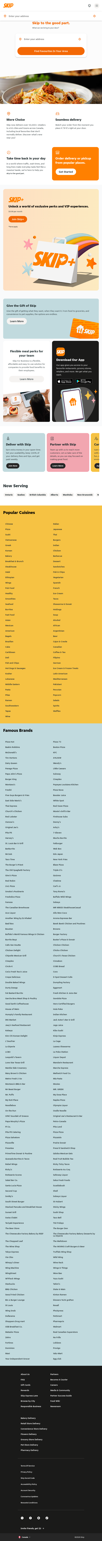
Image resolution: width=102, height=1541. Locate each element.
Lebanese (9, 679)
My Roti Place (11, 1100)
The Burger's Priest (14, 864)
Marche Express (60, 1067)
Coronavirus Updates (29, 1496)
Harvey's (9, 838)
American (9, 630)
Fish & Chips (59, 572)
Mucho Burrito (60, 838)
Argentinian (58, 630)
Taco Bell (57, 1217)
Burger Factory (60, 934)
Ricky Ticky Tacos (61, 1164)
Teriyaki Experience (14, 1223)
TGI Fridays (58, 1223)
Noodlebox (10, 1105)
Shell (55, 1190)
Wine (7, 716)
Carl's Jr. (57, 886)
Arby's (56, 827)
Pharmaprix (58, 1321)
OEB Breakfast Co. (13, 1326)
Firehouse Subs (60, 816)
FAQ (23, 1379)
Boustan (9, 928)
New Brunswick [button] (85, 494)
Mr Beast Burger (13, 1089)
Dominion (9, 1348)
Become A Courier (59, 1379)
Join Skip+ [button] (18, 219)
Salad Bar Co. (11, 1180)
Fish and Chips (12, 662)
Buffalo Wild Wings (62, 896)
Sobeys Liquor (60, 1196)
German (57, 662)
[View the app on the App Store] (64, 381)
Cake (7, 646)
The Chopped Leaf (14, 1241)
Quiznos (57, 875)
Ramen (8, 700)
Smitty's (9, 1196)
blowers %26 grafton (63, 1300)
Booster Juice (59, 795)
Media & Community (60, 1390)
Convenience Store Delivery (34, 1428)
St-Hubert (58, 1201)
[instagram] (39, 1520)
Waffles (56, 711)
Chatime (57, 880)
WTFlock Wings (12, 1278)
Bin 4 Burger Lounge (15, 1300)
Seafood (9, 604)
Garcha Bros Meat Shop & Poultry (21, 998)
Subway (57, 773)
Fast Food (9, 614)
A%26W (57, 757)
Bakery (8, 556)
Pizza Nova (58, 789)
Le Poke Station (60, 1051)
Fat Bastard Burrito (14, 993)
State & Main (59, 1289)
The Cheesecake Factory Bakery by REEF (24, 1233)
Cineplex (57, 779)
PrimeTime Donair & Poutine (18, 1153)
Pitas (7, 695)
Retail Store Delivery (30, 1423)
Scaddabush (59, 1185)
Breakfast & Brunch (14, 561)
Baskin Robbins (12, 747)
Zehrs (8, 1337)
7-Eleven (57, 832)
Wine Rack (58, 1262)
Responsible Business (31, 1406)
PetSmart (57, 1316)
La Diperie (10, 1046)
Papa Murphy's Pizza (15, 1121)
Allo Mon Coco (60, 912)
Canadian (57, 646)
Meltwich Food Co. (62, 1073)
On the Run (10, 1110)
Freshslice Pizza (12, 896)
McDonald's (10, 752)
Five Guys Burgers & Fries (17, 795)
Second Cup (11, 1190)
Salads (56, 700)
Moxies (56, 1084)
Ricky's (8, 1169)
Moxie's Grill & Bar (61, 811)
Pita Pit (8, 832)
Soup (55, 614)
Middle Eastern (12, 684)
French (56, 588)
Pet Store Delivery (29, 1444)
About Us (25, 1374)
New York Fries (60, 859)
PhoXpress (58, 1310)
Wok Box (57, 848)
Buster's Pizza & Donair (64, 939)
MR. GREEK (58, 1089)
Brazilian (9, 641)
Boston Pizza (59, 747)
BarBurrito (10, 848)
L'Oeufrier (10, 1041)
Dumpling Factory (61, 982)
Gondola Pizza (60, 998)
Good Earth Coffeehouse (17, 1003)
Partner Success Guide (61, 1395)
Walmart (57, 1326)
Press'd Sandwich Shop (64, 1148)
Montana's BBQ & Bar (15, 1084)
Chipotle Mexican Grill (15, 955)
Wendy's (57, 763)
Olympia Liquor (60, 1105)
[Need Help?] (89, 5)
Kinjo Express (59, 1035)
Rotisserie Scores (13, 1174)
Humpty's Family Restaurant (18, 1014)
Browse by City (28, 1401)
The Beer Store (12, 1228)
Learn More (26, 379)
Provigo (56, 1348)
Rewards (25, 1390)
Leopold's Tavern (13, 1057)
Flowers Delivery (29, 1434)
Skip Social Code (28, 1478)
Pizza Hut (9, 741)
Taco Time (10, 859)
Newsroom (55, 1406)
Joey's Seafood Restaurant (18, 1025)
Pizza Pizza (58, 1132)
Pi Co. (8, 1126)
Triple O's (57, 870)
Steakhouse (10, 566)
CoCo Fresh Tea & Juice (16, 971)
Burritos (9, 609)
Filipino (56, 657)
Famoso (9, 902)
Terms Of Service (28, 1466)
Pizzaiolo (57, 1137)
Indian (56, 545)
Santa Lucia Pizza (13, 1185)
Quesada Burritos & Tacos (17, 1158)
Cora (55, 971)
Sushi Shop (58, 1212)
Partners (54, 1374)
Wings (8, 582)
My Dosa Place (60, 1094)
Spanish (57, 582)
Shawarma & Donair (62, 604)
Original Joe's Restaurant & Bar (67, 1116)
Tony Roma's (59, 891)
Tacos (55, 598)
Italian (56, 523)
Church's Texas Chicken (64, 955)
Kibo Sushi (58, 1030)
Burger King (10, 779)
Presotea (9, 1148)
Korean (8, 550)
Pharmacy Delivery (29, 1450)
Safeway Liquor (60, 1174)
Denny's (57, 822)
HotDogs (57, 609)
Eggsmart (57, 987)
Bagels (8, 636)
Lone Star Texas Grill (14, 1062)
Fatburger (58, 843)
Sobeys (56, 902)
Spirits (56, 705)
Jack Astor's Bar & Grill (64, 1019)
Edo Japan (58, 854)
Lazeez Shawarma (61, 1046)
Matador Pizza (12, 1332)
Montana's (10, 784)
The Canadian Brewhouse (17, 907)
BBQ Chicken (11, 1289)
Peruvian (57, 689)
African (56, 625)
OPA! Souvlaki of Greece (17, 1116)
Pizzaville (9, 1142)
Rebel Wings (11, 1164)
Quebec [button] (21, 494)
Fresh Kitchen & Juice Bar (65, 993)
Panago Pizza (11, 768)
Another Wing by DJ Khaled (18, 918)
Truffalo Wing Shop (62, 1251)
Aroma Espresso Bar (62, 918)
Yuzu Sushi (58, 1278)
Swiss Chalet (11, 1217)
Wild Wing (58, 1257)
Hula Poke (58, 1009)
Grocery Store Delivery (31, 1439)
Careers (54, 1385)
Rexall (56, 1305)
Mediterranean (60, 679)
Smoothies (10, 598)
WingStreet (10, 1273)
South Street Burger (14, 1201)
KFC (55, 752)
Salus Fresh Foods (61, 1180)
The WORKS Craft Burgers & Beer (69, 1246)
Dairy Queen (11, 763)
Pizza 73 (57, 741)
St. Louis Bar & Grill (14, 843)
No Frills (57, 1337)
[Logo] (9, 5)
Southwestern (12, 705)
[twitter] (23, 1520)
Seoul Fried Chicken (14, 1294)
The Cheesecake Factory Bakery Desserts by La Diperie (74, 1234)
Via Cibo (9, 1257)
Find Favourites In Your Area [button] (51, 51)
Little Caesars (59, 768)
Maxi (7, 1353)
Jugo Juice (58, 1025)
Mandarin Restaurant (63, 1062)
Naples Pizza (59, 1100)
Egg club (57, 1358)
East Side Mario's (13, 800)
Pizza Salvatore (12, 1137)
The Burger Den (60, 1228)
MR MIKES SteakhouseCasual (67, 907)
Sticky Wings (59, 1207)
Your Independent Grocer (17, 1358)
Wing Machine (12, 1267)
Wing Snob (10, 1310)
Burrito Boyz (11, 939)
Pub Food (9, 588)
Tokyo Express (12, 1251)
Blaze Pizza (58, 864)
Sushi (7, 534)
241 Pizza (10, 886)
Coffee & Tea (59, 652)
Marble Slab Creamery (16, 1067)
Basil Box (9, 923)
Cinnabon (57, 961)
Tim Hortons (11, 757)
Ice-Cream (58, 593)
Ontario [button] (9, 494)
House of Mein (12, 1009)
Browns (56, 928)
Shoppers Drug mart (15, 1321)
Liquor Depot (59, 1057)
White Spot (58, 800)
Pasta (7, 689)
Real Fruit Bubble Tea (63, 1158)
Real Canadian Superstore (65, 1332)
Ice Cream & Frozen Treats (65, 668)
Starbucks (10, 1283)
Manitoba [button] (68, 494)
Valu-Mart (57, 1353)
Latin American (60, 673)
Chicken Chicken (61, 945)
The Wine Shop (12, 1246)
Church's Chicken (13, 811)
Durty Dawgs (11, 987)
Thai (55, 534)
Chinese (9, 523)
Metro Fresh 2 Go (13, 1078)
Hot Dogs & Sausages (15, 668)
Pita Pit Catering (13, 1132)
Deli (7, 657)
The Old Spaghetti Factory (17, 870)
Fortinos (9, 1342)
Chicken (57, 550)
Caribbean (10, 652)
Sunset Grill (10, 1212)
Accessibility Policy (29, 1484)
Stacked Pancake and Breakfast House (23, 1207)
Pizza (7, 529)
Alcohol (56, 620)
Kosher (8, 673)
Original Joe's (11, 827)
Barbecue (57, 556)
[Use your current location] (94, 16)
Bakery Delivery (28, 1418)
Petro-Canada (59, 1121)
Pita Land (57, 1126)
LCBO (7, 1051)
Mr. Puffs (9, 1094)
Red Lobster (11, 816)
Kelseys (8, 1030)
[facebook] (31, 1520)
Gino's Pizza (11, 875)
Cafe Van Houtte (13, 945)
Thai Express (11, 806)
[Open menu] (96, 5)
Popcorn (57, 695)
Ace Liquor (10, 912)
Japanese (57, 529)
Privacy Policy (26, 1472)
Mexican (9, 625)
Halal (7, 572)
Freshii (8, 789)
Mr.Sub (8, 854)
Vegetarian (58, 577)
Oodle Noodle (59, 1110)
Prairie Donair (59, 1142)
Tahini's (56, 1283)
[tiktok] (47, 1520)
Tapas (8, 711)
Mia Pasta (57, 1078)
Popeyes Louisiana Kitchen (65, 784)
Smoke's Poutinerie (14, 891)
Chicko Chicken (60, 950)
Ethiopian (9, 577)
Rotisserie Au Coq (61, 1169)
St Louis (9, 1305)
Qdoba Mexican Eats (63, 1153)
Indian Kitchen (60, 1014)
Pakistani (57, 684)
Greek (8, 545)
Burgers (56, 540)
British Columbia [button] (38, 494)
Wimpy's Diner (12, 1262)
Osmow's (9, 822)
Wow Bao (57, 1273)
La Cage (57, 1041)
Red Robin (10, 880)
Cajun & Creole (60, 641)
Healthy (9, 593)
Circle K (9, 966)
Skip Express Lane (29, 1395)
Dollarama (10, 1316)
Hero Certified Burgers (64, 1003)
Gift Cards (25, 1385)
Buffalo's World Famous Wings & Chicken (24, 934)
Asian (7, 620)
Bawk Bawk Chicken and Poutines (69, 923)
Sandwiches (59, 566)
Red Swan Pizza (60, 806)
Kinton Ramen (60, 1294)
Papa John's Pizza (13, 773)
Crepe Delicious (12, 977)
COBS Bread (59, 966)
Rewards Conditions (29, 1502)
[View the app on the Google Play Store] (84, 381)
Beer (55, 636)
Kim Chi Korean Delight (16, 1035)
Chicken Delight (12, 950)
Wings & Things (60, 1267)
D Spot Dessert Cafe (62, 977)
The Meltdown (60, 1241)
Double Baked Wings (15, 982)
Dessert (56, 561)
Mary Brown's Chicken (15, 1073)
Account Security (28, 1490)
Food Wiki (55, 1401)
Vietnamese (11, 540)
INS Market (10, 1019)
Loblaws (57, 1342)
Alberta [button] (54, 494)
